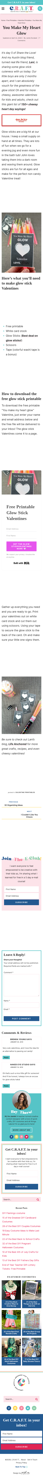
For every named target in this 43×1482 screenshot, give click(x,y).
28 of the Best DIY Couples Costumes (21, 1226)
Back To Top (20, 1467)
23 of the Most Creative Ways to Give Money (11, 1304)
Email (7, 1009)
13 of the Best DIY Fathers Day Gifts (20, 1260)
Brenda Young (18, 1039)
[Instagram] (16, 1137)
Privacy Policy (21, 1462)
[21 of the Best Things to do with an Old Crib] (31, 1299)
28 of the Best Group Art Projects (31, 1333)
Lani (31, 62)
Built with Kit (22, 563)
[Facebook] (11, 1137)
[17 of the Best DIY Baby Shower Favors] (31, 1356)
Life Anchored (17, 744)
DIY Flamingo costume (13, 1213)
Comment (8, 972)
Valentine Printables (24, 20)
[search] (40, 8)
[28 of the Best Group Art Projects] (31, 1328)
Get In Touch (32, 1460)
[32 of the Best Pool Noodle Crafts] (11, 1328)
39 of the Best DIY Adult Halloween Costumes (11, 1361)
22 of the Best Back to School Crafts (21, 1239)
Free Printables (12, 20)
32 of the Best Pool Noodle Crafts (11, 1333)
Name (7, 1001)
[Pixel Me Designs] (25, 1473)
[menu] (3, 8)
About (23, 1460)
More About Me (21, 1130)
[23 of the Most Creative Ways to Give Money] (11, 1299)
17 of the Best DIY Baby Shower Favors (31, 1360)
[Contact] (31, 1137)
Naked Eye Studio (20, 1064)
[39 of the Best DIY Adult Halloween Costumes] (11, 1356)
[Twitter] (26, 1137)
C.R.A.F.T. (21, 9)
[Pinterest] (21, 1137)
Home (3, 20)
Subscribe (21, 902)
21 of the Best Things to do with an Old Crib (31, 1304)
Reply (6, 1057)
